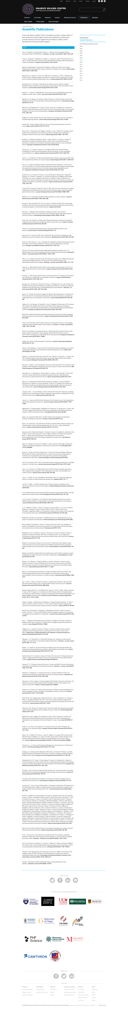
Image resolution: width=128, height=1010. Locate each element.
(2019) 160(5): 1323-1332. (56, 134)
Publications (84, 17)
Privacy (87, 1005)
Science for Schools (69, 989)
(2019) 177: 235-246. (53, 755)
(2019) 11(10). (52, 528)
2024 (81, 48)
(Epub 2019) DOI (48, 740)
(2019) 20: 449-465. (66, 605)
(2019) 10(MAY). (46, 684)
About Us (68, 1)
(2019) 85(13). (42, 659)
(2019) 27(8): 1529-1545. (45, 309)
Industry (57, 17)
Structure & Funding (83, 995)
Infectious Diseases (27, 995)
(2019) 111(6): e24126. (47, 62)
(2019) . (38, 502)
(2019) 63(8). (58, 519)
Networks (48, 17)
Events (81, 1)
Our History (81, 1000)
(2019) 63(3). (53, 457)
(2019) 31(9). (43, 87)
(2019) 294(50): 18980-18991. (53, 192)
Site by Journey (102, 1005)
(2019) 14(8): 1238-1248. (58, 54)
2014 (81, 71)
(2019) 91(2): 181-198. (54, 494)
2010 (81, 80)
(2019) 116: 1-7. (61, 479)
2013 (81, 73)
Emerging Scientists (69, 995)
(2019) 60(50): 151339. (40, 863)
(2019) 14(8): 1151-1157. (59, 262)
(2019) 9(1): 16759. (40, 703)
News (74, 1)
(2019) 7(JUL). (52, 418)
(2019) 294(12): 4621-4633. (49, 387)
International (53, 989)
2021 (81, 55)
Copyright (72, 1005)
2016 (81, 66)
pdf (47, 198)
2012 (81, 75)
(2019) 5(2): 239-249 (51, 513)
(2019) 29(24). (43, 144)
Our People (37, 17)
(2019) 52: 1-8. (42, 230)
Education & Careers (70, 17)
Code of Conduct (82, 997)
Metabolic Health (26, 992)
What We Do (81, 992)
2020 (81, 57)
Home (61, 1)
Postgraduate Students (70, 992)
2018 (81, 62)
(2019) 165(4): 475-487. (49, 215)
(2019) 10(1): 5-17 (39, 566)
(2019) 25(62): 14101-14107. (50, 838)
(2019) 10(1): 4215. (59, 376)
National (52, 992)
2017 (81, 64)
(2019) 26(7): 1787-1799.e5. (58, 846)
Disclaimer (93, 1005)
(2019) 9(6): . (38, 624)
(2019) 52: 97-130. (55, 780)
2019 (81, 60)
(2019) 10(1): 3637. (60, 823)
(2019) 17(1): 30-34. (42, 427)
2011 (81, 78)
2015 (81, 69)
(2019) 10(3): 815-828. (43, 472)
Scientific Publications (86, 40)
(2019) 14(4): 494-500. (55, 412)
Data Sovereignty (54, 21)
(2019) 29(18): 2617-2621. (44, 170)
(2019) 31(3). (53, 119)
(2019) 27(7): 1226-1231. (43, 245)
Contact (88, 1)
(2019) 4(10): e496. (54, 94)
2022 (81, 53)
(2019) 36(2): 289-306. (54, 830)
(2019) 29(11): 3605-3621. (62, 159)
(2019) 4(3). (55, 207)
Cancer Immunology (27, 989)
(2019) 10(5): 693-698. (63, 237)
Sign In (94, 1)
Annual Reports (84, 37)
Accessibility (80, 1005)
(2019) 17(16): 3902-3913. (52, 153)
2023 (81, 51)
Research (27, 17)
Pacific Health (40, 21)
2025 (81, 46)
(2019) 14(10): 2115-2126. (41, 747)
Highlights (95, 17)
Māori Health (28, 21)
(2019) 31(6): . (52, 464)
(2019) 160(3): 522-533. (61, 79)
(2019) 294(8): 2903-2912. (42, 360)
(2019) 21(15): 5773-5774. (37, 126)
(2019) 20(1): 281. (45, 395)
